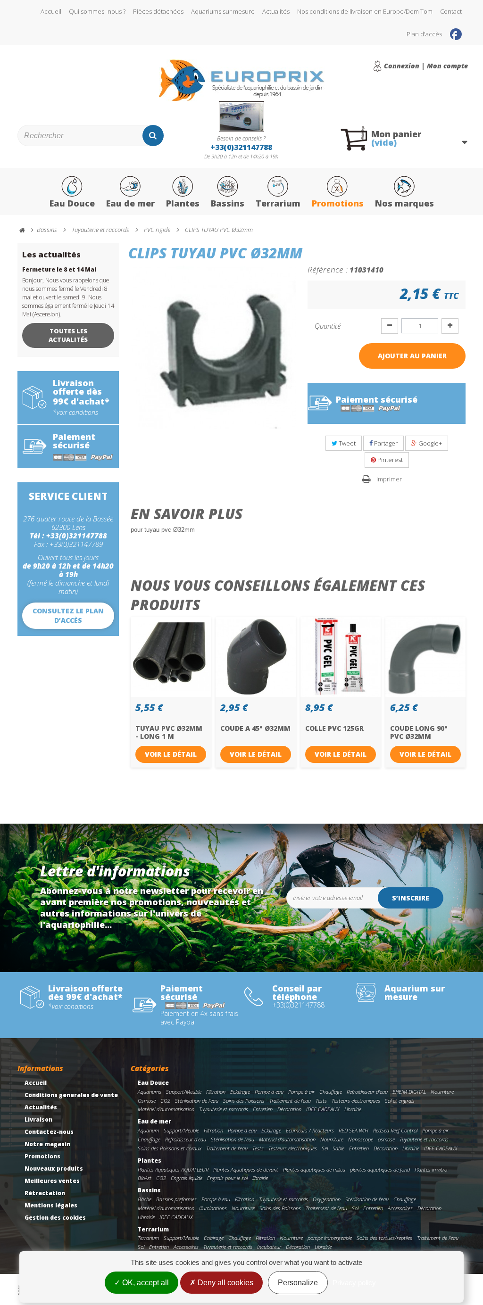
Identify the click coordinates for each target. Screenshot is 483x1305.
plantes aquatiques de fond (380, 1169)
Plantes (183, 203)
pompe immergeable (330, 1237)
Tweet (346, 443)
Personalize (298, 1283)
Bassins (227, 203)
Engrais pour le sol (227, 1177)
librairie (260, 1177)
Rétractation (45, 1193)
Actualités (276, 11)
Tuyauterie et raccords (223, 1109)
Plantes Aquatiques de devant (245, 1169)
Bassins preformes (176, 1199)
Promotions (338, 203)
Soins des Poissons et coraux (169, 1148)
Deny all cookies (224, 1283)
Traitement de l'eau (290, 1100)
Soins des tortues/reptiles (384, 1237)
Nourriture (442, 1091)
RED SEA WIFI (353, 1130)
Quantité (328, 325)
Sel (325, 1148)
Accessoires (400, 1208)
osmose (386, 1139)
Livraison (38, 1119)
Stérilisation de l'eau (196, 1100)
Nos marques (404, 203)
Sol (355, 1208)
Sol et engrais (400, 1100)
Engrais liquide (186, 1177)
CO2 (165, 1100)
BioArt (144, 1177)
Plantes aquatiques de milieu (314, 1169)
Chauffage (330, 1091)
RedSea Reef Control (395, 1130)
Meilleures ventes (52, 1181)
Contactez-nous (49, 1132)
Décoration (289, 1109)
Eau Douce (72, 203)
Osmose (147, 1100)
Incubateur (269, 1246)
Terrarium (278, 203)
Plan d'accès (424, 34)
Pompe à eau (269, 1091)
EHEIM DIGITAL (409, 1091)
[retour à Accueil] (26, 230)
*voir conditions (75, 412)
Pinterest (389, 459)
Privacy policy (354, 1283)
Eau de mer (130, 203)
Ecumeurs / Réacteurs (310, 1130)
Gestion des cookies (55, 1218)
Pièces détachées (158, 11)
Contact (451, 11)
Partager (385, 443)
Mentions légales (51, 1205)
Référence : (328, 269)
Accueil (51, 11)
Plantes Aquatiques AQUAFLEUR (173, 1169)
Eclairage (240, 1091)
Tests (321, 1100)
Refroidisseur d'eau (367, 1091)
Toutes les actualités (68, 335)
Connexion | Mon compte (426, 66)
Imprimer (389, 479)
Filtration (215, 1091)
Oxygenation (327, 1199)
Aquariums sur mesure (223, 11)
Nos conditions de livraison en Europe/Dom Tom (365, 11)
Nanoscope (360, 1139)
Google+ (429, 443)
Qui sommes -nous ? (97, 11)
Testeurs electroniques (356, 1100)
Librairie (352, 1109)
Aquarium (148, 1130)
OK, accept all (144, 1283)
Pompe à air (301, 1091)
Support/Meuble (183, 1091)
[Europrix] (241, 80)
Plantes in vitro (431, 1169)
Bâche (144, 1199)
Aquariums (149, 1091)
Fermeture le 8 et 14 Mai (59, 269)
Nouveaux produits (54, 1169)
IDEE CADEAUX (323, 1109)
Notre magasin (47, 1144)
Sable (338, 1148)
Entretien (263, 1109)
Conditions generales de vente (71, 1095)
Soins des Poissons (244, 1100)
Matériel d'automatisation (166, 1109)
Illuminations (213, 1208)
